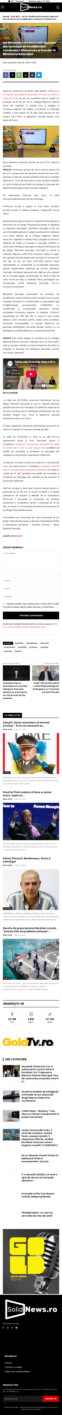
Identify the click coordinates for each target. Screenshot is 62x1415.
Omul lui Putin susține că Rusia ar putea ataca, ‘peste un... (27, 793)
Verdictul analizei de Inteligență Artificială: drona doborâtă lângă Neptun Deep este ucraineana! (40, 1096)
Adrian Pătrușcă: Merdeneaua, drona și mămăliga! (26, 860)
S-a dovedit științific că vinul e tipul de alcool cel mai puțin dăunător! (39, 1177)
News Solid (7, 729)
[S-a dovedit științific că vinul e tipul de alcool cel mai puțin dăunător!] (11, 1179)
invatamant (9, 647)
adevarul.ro (16, 535)
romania (44, 647)
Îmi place (12, 1013)
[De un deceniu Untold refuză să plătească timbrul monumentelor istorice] (11, 1160)
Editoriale (7, 839)
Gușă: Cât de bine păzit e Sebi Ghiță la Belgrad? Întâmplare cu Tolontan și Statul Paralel (46, 688)
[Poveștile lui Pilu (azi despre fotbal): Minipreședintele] (11, 1198)
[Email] (26, 75)
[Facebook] (6, 75)
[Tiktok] (12, 1327)
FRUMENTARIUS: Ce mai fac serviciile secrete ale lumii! (37, 1214)
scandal (8, 651)
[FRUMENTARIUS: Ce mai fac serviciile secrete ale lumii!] (11, 1217)
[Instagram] (7, 1327)
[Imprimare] (32, 75)
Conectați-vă (31, 1013)
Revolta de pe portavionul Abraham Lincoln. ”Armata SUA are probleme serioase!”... (30, 929)
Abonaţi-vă (51, 1399)
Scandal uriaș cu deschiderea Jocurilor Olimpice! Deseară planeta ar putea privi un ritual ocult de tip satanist (15, 691)
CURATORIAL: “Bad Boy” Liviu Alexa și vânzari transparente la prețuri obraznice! (40, 1114)
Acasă (6, 16)
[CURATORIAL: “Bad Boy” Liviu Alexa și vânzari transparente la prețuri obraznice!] (11, 1116)
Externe (7, 773)
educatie (44, 643)
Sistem (18, 651)
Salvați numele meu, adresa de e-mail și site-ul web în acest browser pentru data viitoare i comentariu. (31, 605)
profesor (33, 647)
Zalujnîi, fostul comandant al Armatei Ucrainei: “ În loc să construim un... (26, 724)
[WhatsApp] (19, 75)
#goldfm (19, 643)
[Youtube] (16, 1327)
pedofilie (22, 647)
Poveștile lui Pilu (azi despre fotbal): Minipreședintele (37, 1195)
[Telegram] (39, 75)
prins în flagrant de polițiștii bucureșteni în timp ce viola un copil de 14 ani (31, 95)
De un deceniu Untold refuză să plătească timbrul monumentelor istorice (39, 1158)
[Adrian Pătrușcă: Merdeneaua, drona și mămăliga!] (31, 889)
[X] (12, 75)
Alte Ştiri (15, 16)
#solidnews (31, 643)
